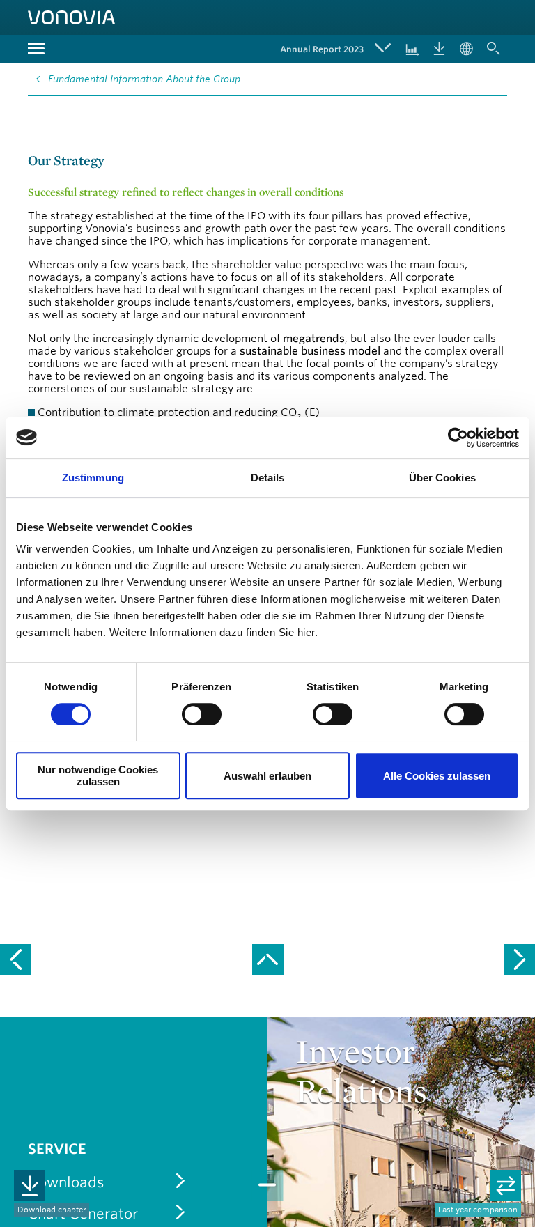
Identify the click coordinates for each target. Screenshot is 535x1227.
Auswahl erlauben (267, 776)
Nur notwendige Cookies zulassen (98, 775)
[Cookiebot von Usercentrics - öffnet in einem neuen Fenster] (458, 437)
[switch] (202, 714)
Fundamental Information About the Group (144, 78)
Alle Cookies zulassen (436, 776)
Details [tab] (268, 478)
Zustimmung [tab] (93, 478)
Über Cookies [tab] (442, 478)
